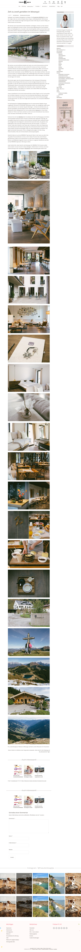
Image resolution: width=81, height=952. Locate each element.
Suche (50, 3)
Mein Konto (62, 3)
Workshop (24, 6)
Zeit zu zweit (44, 780)
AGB (7, 938)
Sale (61, 6)
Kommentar (12, 818)
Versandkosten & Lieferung (12, 936)
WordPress (51, 949)
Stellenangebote (33, 934)
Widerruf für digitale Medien (12, 939)
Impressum (8, 928)
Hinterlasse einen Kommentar (25, 15)
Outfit (58, 90)
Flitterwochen (26, 780)
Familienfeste (52, 6)
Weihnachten (59, 97)
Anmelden (55, 949)
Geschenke (44, 6)
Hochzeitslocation (16, 15)
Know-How (61, 94)
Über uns (32, 930)
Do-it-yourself (59, 51)
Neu (19, 6)
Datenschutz (9, 930)
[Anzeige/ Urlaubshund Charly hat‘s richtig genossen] (8, 883)
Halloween (61, 57)
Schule (60, 65)
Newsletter (53, 3)
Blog (58, 6)
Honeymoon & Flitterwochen (64, 83)
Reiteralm (38, 110)
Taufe (60, 70)
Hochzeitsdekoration (63, 80)
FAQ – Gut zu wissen (34, 932)
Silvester (60, 67)
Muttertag (61, 61)
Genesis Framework (45, 949)
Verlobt (60, 85)
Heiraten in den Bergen (33, 780)
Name (10, 836)
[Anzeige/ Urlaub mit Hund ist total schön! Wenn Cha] (73, 883)
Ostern (60, 62)
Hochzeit (58, 72)
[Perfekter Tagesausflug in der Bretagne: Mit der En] (40, 883)
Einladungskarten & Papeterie (64, 77)
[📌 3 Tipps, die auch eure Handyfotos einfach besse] (24, 883)
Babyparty (61, 54)
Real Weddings (61, 84)
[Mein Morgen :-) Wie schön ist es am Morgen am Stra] (57, 883)
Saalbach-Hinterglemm (23, 103)
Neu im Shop (59, 87)
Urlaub (58, 96)
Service (58, 91)
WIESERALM (27, 148)
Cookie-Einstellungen (34, 938)
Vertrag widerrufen (10, 941)
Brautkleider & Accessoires (64, 74)
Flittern (23, 780)
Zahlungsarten (9, 932)
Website (10, 849)
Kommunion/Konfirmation (64, 59)
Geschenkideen (60, 71)
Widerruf (8, 934)
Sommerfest (61, 68)
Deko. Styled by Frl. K (61, 49)
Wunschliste (45, 3)
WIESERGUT (21, 117)
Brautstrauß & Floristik (63, 75)
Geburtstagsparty (62, 55)
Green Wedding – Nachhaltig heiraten (66, 78)
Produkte (37, 6)
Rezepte (60, 64)
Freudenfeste (59, 52)
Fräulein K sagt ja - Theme (36, 949)
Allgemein (59, 48)
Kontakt (58, 3)
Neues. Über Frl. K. (60, 88)
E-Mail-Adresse (12, 843)
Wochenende (39, 780)
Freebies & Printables (63, 93)
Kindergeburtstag (62, 58)
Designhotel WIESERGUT (38, 17)
